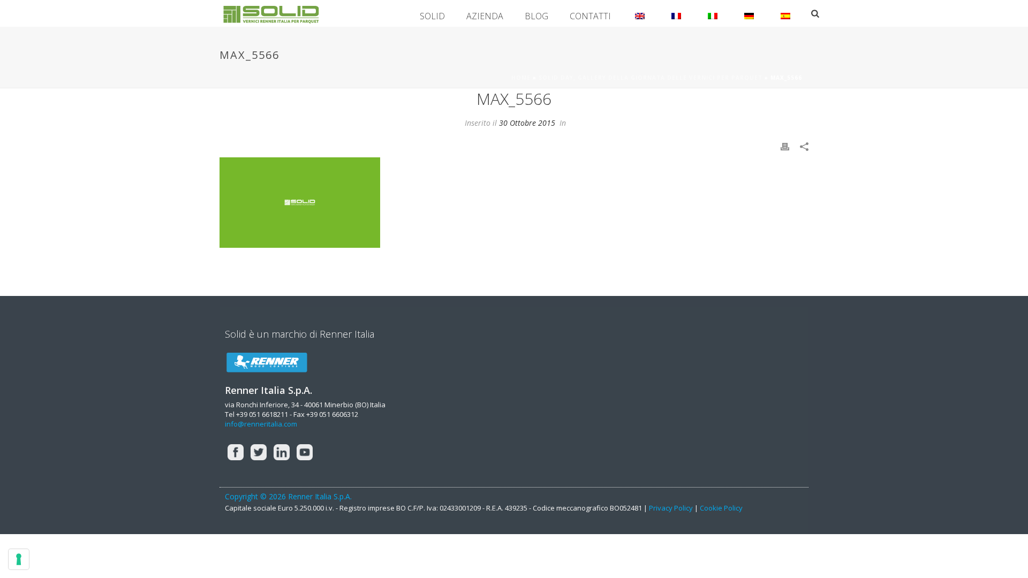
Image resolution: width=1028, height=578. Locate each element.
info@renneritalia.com (261, 424)
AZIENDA (484, 16)
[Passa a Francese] (676, 13)
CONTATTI (590, 16)
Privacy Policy (671, 508)
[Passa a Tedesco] (749, 13)
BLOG (536, 16)
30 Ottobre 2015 (527, 123)
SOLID (432, 16)
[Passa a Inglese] (640, 13)
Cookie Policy (721, 508)
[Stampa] (785, 146)
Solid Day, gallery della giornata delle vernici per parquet (650, 77)
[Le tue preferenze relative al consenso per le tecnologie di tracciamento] (19, 559)
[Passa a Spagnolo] (785, 13)
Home (521, 77)
